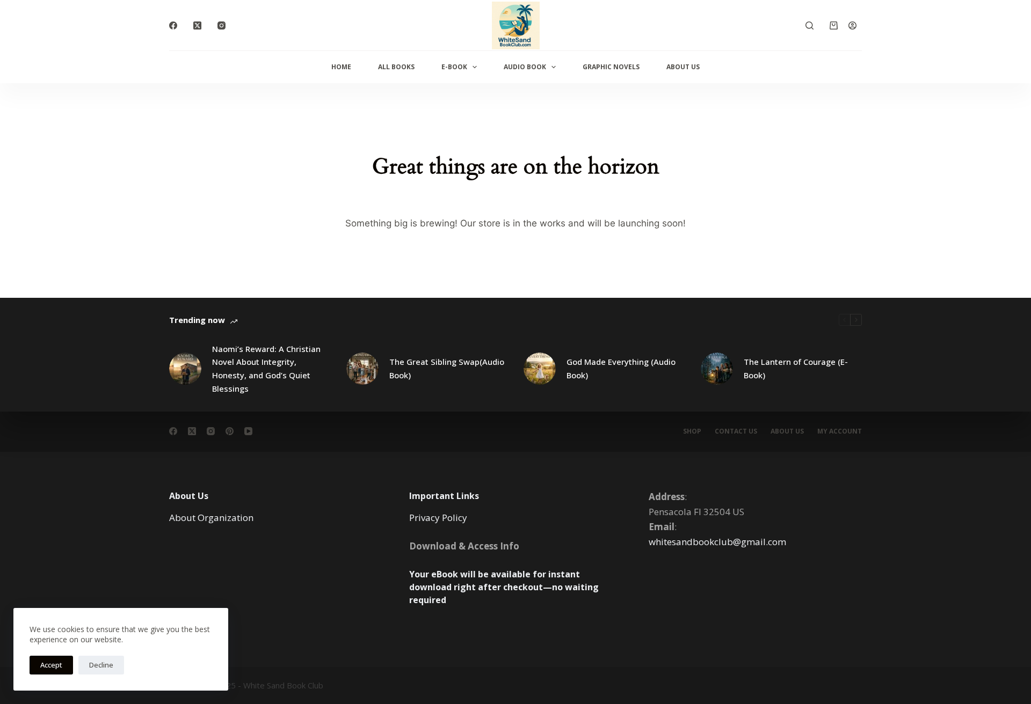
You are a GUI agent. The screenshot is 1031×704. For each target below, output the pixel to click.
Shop (692, 431)
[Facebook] (173, 25)
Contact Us (736, 431)
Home (341, 66)
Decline (101, 665)
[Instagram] (221, 25)
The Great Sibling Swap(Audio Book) (446, 368)
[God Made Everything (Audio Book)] (540, 369)
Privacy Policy (438, 517)
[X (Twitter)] (197, 25)
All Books (396, 66)
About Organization (211, 517)
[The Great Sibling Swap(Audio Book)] (362, 369)
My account (839, 431)
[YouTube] (248, 431)
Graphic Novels (611, 66)
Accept (51, 665)
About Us (683, 66)
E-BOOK (454, 66)
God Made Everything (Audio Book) (621, 368)
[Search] (809, 25)
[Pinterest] (230, 431)
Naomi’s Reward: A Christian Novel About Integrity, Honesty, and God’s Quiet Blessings (266, 368)
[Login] (852, 25)
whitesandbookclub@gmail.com (717, 542)
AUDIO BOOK (525, 66)
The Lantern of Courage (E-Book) (796, 368)
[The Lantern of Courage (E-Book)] (717, 369)
